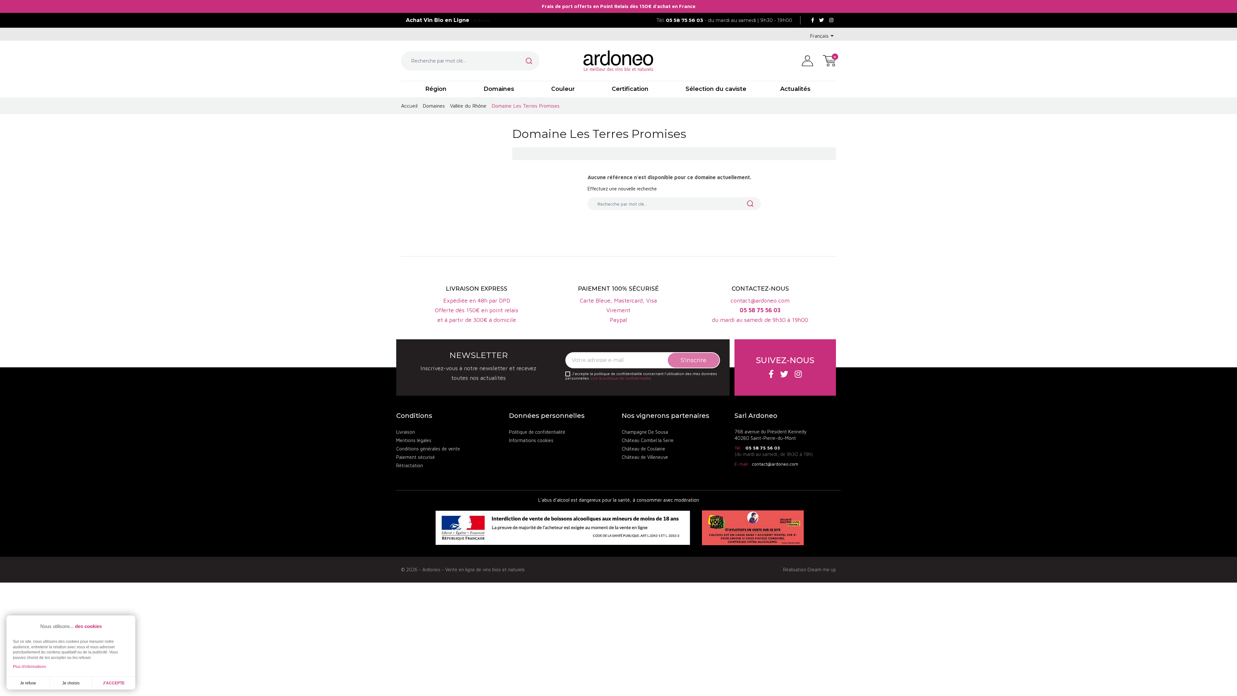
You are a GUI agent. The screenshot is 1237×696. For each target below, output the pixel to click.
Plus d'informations (29, 666)
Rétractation (409, 465)
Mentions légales (413, 440)
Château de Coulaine (643, 448)
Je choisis (71, 683)
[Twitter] (821, 20)
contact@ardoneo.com (775, 464)
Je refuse (28, 683)
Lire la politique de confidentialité (621, 378)
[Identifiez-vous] (807, 60)
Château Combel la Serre (648, 440)
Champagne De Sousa (645, 432)
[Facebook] (812, 20)
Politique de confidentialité (537, 432)
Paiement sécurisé (415, 457)
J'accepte (114, 683)
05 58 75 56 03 (762, 447)
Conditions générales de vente (428, 448)
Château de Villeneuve (645, 457)
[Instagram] (831, 20)
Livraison (405, 432)
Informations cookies (531, 440)
